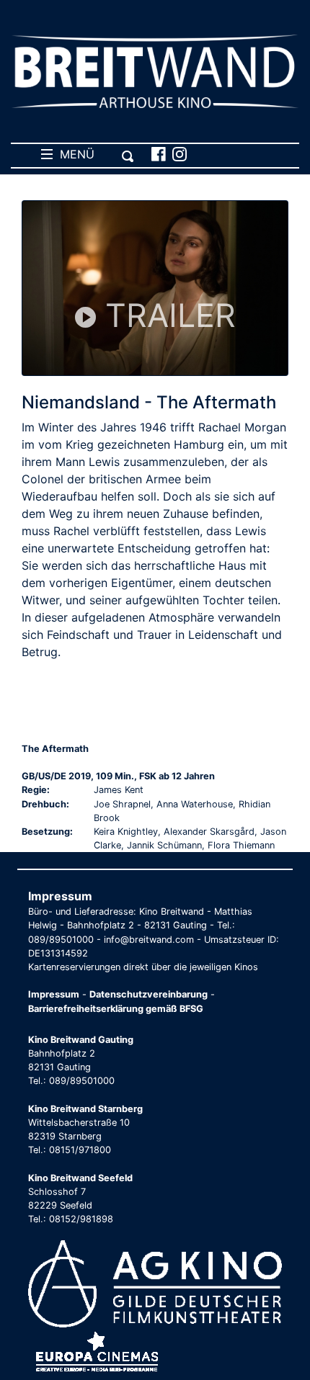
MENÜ (73, 154)
